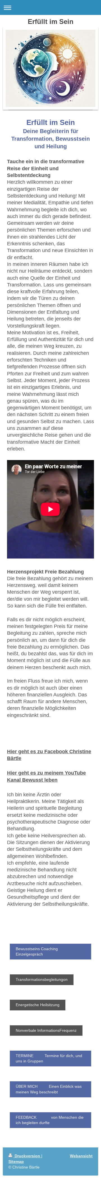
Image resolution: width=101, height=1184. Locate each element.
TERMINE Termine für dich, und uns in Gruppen (49, 1058)
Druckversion (27, 1156)
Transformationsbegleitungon (42, 979)
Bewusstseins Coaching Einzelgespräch (37, 951)
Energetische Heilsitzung (37, 1005)
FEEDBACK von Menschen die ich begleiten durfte (50, 1120)
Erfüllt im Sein (51, 21)
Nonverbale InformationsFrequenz (46, 1030)
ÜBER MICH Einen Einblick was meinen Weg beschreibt (49, 1089)
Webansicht (81, 1156)
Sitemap (16, 1161)
